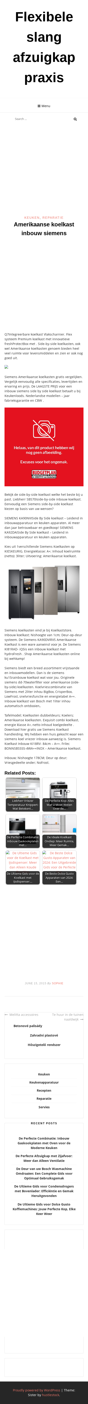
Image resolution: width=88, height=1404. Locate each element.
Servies (44, 1107)
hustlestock (50, 1395)
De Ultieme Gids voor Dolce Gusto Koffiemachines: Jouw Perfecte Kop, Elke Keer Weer (44, 1209)
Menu (46, 106)
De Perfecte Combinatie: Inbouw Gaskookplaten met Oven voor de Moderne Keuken (44, 1143)
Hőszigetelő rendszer (44, 1045)
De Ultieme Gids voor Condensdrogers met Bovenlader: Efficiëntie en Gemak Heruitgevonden (44, 1191)
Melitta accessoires (23, 1014)
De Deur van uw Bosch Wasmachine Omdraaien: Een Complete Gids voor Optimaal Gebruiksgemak (44, 1173)
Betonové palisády (28, 1026)
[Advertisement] (44, 170)
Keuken (32, 217)
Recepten (44, 1090)
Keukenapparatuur (44, 1082)
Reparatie (53, 217)
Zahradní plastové (44, 1035)
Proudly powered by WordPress (36, 1390)
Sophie (57, 983)
